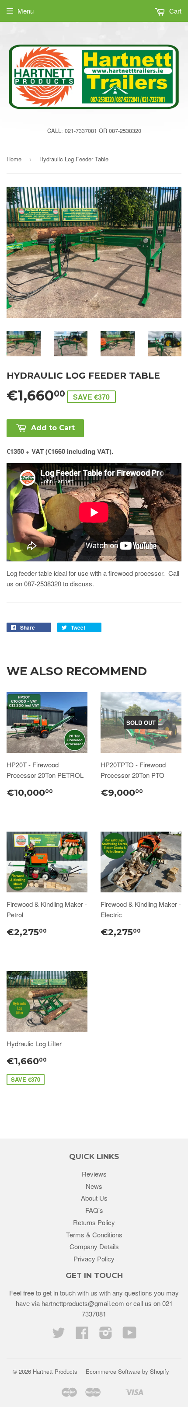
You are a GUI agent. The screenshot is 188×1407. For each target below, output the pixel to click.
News (94, 1186)
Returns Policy (94, 1222)
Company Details (94, 1246)
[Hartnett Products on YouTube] (129, 1335)
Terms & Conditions (94, 1234)
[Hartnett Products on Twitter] (58, 1335)
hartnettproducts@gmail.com (83, 1303)
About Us (94, 1197)
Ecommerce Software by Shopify (127, 1371)
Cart (174, 10)
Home (14, 159)
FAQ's (94, 1210)
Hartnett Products (55, 1371)
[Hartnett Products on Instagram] (105, 1335)
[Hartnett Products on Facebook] (82, 1335)
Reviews (94, 1173)
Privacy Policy (94, 1258)
